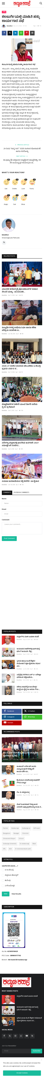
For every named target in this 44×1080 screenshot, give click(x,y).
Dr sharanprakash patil (23, 849)
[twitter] (9, 1036)
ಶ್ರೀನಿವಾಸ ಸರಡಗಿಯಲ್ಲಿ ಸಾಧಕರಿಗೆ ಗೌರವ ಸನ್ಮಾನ (28, 781)
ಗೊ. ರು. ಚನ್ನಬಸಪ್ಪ (23, 792)
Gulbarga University (9, 844)
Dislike (14, 189)
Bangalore (6, 833)
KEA (10, 849)
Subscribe (36, 1051)
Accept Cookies (22, 1073)
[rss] (32, 1036)
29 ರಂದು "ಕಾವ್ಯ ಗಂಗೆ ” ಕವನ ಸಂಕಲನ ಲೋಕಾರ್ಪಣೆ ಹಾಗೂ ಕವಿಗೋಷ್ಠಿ (22, 150)
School (21, 838)
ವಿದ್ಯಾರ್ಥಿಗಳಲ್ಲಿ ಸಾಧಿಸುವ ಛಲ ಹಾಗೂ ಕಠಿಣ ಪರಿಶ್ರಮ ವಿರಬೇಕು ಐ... (19, 329)
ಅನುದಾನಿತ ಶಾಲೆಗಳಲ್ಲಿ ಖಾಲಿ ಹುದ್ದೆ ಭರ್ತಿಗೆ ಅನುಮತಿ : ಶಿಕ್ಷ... (28, 650)
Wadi (34, 844)
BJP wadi (37, 828)
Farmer (5, 828)
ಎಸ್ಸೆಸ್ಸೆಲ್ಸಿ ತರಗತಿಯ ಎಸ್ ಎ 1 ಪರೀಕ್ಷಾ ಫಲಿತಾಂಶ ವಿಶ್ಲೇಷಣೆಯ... (29, 676)
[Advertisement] (22, 590)
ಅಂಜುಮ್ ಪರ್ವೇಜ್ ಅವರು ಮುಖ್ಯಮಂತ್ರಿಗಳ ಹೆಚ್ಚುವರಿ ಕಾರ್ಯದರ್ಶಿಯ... (26, 769)
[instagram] (15, 1036)
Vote (5, 894)
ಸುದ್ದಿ (4, 12)
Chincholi (25, 833)
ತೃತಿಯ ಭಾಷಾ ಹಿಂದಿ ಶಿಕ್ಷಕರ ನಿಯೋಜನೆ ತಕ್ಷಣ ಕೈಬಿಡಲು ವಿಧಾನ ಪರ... (28, 664)
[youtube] (26, 1036)
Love (23, 189)
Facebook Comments (21, 492)
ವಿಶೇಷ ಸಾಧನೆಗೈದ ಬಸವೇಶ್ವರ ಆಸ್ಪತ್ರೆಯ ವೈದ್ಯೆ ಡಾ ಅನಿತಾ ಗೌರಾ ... (28, 688)
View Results (16, 894)
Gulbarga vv (26, 828)
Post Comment (9, 538)
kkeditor (10, 26)
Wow (23, 204)
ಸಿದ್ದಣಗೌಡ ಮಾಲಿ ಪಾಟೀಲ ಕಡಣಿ (28, 637)
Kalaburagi (15, 828)
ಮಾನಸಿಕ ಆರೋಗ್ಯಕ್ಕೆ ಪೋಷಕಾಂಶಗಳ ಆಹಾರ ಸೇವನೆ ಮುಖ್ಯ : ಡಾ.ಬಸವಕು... (20, 290)
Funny (32, 189)
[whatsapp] (21, 1036)
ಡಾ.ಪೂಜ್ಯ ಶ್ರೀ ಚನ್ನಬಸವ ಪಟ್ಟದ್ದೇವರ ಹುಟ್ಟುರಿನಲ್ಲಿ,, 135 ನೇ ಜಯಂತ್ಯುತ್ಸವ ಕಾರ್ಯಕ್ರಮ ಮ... (22, 161)
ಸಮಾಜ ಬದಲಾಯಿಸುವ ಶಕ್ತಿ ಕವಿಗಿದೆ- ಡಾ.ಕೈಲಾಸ (20, 481)
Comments (7, 492)
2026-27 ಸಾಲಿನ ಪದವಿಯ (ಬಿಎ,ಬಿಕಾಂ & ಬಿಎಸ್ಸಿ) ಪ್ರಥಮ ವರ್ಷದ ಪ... (21, 367)
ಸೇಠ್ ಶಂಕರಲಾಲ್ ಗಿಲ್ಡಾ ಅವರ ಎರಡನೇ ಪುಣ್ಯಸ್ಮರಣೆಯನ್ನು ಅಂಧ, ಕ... (29, 805)
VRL (4, 849)
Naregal (16, 833)
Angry (6, 204)
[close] (41, 1060)
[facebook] (4, 1036)
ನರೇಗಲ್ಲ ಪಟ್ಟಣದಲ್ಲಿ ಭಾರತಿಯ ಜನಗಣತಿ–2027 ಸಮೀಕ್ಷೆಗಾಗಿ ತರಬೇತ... (20, 444)
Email (4, 509)
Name (4, 498)
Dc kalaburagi (24, 844)
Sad (14, 204)
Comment (5, 520)
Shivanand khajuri (9, 838)
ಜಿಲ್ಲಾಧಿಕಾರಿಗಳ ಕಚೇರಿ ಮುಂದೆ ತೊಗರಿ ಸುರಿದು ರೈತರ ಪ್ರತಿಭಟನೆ (19, 406)
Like (6, 189)
